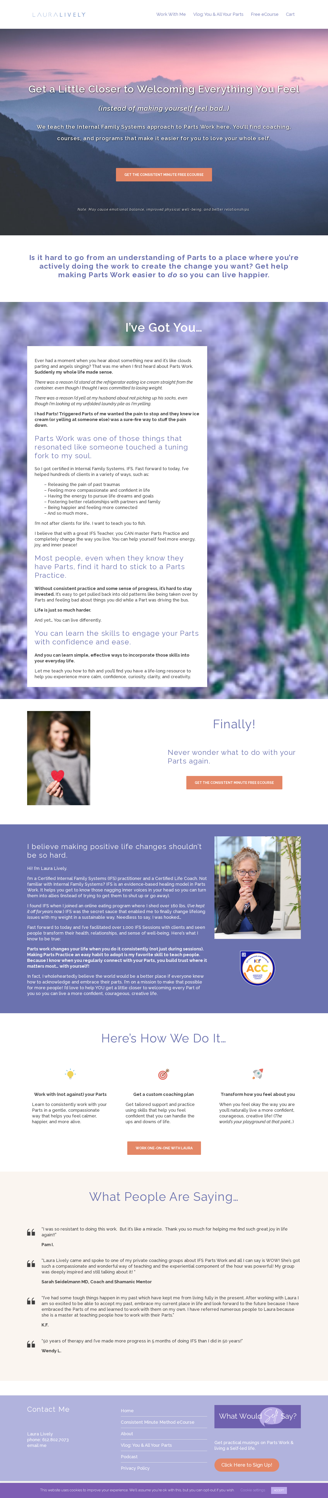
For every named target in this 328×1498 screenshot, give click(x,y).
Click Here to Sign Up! (246, 1465)
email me (37, 1445)
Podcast (129, 1456)
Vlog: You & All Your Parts (146, 1445)
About (127, 1433)
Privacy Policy (135, 1468)
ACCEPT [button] (279, 1490)
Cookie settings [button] (252, 1490)
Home (127, 1410)
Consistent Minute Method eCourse (157, 1422)
